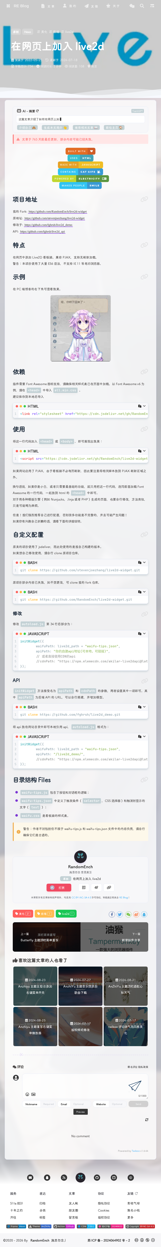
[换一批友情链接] (136, 1193)
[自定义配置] (144, 534)
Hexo (27, 32)
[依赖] (144, 371)
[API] (144, 681)
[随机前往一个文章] (131, 6)
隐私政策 (143, 1067)
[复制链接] (108, 887)
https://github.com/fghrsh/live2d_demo (48, 225)
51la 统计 (16, 1203)
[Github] (97, 1177)
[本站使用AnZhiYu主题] (39, 1227)
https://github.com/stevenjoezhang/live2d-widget (54, 218)
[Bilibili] (114, 1177)
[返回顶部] (80, 1178)
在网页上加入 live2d (87, 878)
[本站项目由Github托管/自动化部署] (64, 1227)
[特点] (144, 245)
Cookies (103, 1210)
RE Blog (123, 897)
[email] (30, 1177)
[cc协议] (144, 1240)
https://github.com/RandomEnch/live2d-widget (58, 211)
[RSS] (64, 1177)
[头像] (80, 856)
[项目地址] (144, 199)
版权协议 (104, 1217)
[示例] (144, 276)
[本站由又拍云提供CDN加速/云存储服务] (86, 1227)
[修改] (144, 614)
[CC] (131, 1177)
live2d (67, 914)
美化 (24, 914)
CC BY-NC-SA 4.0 (81, 897)
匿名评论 (132, 1067)
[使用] (144, 429)
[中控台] (152, 5)
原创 (65, 879)
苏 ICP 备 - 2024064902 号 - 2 (109, 1240)
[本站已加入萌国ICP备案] (110, 1227)
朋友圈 (73, 1210)
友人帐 (73, 1203)
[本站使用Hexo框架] (16, 1227)
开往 (13, 1217)
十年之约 (16, 1210)
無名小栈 (133, 1210)
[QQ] (47, 1177)
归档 (42, 1203)
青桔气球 (133, 1203)
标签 (42, 1217)
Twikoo (136, 1151)
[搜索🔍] (141, 6)
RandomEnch (39, 1240)
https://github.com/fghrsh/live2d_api (42, 231)
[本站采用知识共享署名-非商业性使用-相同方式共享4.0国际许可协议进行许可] (140, 1227)
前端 (45, 914)
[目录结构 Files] (144, 779)
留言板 (73, 1217)
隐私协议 (104, 1203)
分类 (42, 1210)
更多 (130, 1217)
